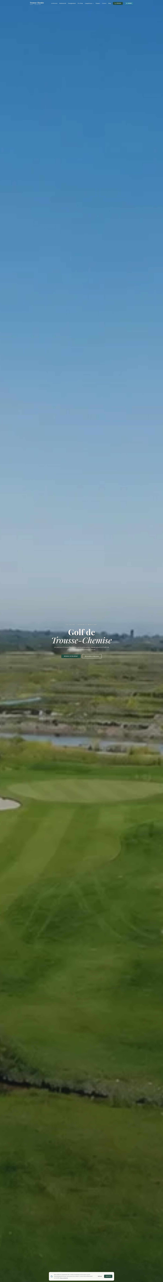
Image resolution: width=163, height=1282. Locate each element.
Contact (104, 3)
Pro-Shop (80, 3)
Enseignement (72, 3)
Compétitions (88, 3)
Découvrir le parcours (92, 656)
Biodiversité (63, 3)
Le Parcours (54, 3)
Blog (109, 3)
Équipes (98, 3)
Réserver (118, 3)
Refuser (100, 1276)
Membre (130, 3)
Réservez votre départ (71, 656)
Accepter (108, 1276)
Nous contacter (64, 1278)
